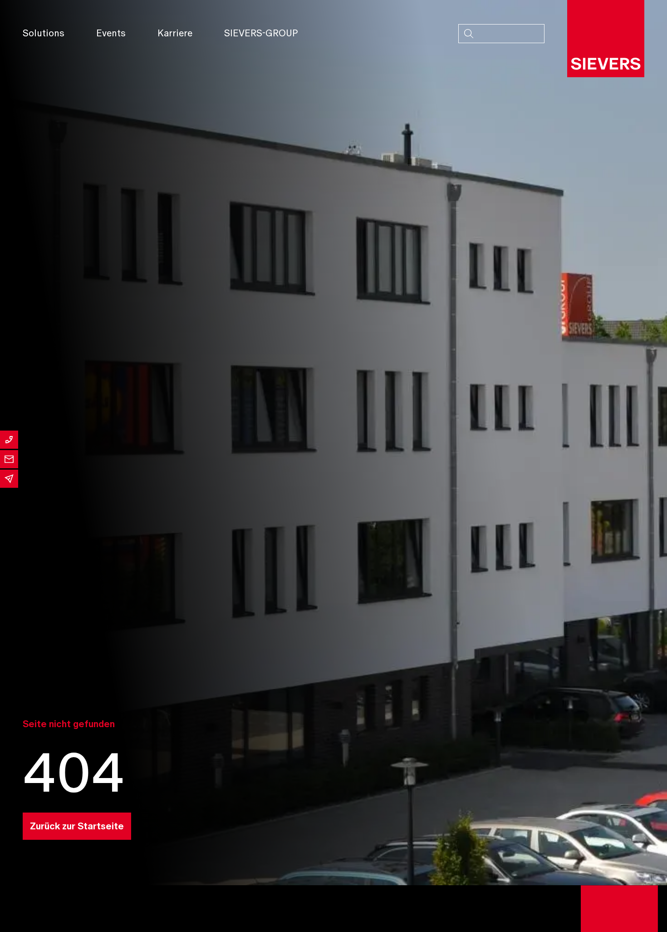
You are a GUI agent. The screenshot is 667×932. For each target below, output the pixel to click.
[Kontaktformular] (9, 459)
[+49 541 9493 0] (9, 440)
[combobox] (501, 34)
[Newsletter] (9, 479)
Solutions (43, 33)
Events (111, 33)
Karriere (174, 33)
